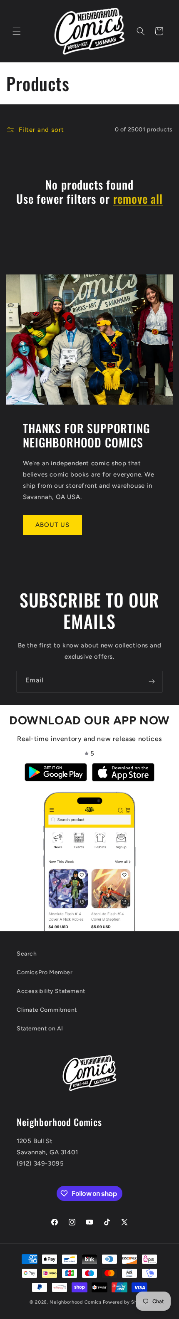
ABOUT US (52, 525)
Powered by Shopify (126, 1302)
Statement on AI (40, 1028)
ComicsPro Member (45, 972)
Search (27, 953)
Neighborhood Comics (75, 1302)
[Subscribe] (151, 681)
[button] (16, 31)
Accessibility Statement (51, 991)
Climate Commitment (47, 1009)
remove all (138, 199)
